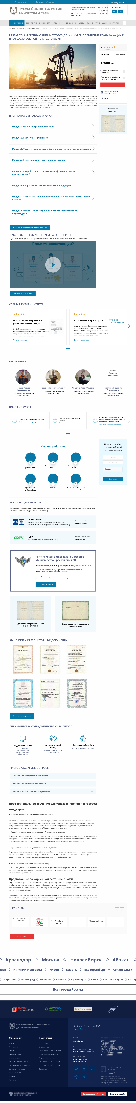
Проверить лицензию (22, 716)
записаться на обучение (113, 85)
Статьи (11, 1050)
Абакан (121, 960)
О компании (15, 1038)
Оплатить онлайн (117, 1094)
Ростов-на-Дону (113, 979)
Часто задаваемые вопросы (19, 1065)
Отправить (113, 479)
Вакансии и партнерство (18, 1069)
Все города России (68, 989)
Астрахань (9, 979)
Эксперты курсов (15, 1058)
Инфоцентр (44, 23)
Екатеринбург (95, 970)
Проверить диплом (46, 584)
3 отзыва (107, 49)
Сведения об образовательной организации (84, 23)
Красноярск (78, 979)
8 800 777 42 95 (86, 1025)
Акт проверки (14, 1047)
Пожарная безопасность (48, 1054)
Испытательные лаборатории (50, 1061)
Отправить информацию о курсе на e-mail (30, 227)
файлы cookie (114, 1076)
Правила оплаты (15, 1054)
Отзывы (56, 23)
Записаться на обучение (22, 294)
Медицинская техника (47, 1058)
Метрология (43, 1043)
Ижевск (61, 979)
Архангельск (122, 970)
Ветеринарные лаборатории (49, 1065)
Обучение (18, 23)
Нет (120, 11)
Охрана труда (44, 1047)
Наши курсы (45, 1038)
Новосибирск (86, 960)
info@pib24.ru (91, 13)
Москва (50, 960)
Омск (94, 979)
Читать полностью (20, 340)
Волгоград (28, 979)
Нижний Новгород (27, 970)
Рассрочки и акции (16, 1073)
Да (114, 11)
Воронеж (45, 979)
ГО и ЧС (42, 1073)
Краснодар (18, 960)
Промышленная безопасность (50, 1050)
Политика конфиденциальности (20, 1061)
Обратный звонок (79, 1029)
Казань (71, 970)
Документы (31, 23)
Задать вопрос (22, 936)
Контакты (114, 23)
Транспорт (43, 1069)
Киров (54, 970)
